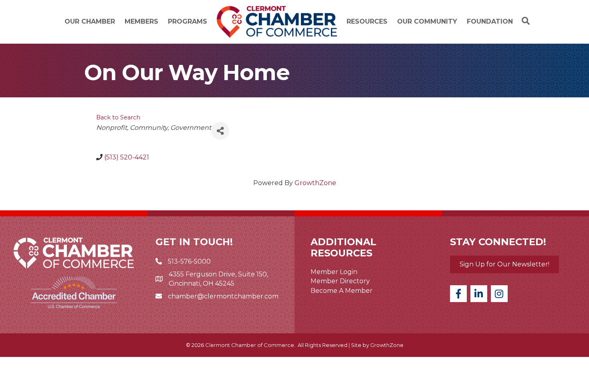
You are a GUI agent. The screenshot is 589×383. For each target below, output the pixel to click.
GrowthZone (315, 183)
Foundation (490, 21)
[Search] (524, 21)
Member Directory (340, 281)
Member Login (334, 272)
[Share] (220, 131)
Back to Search (118, 117)
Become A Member (342, 290)
